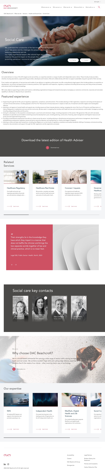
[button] (99, 7)
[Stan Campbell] (65, 298)
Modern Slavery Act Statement (89, 459)
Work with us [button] (89, 7)
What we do (18, 14)
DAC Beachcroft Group (73, 462)
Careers (69, 458)
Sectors (25, 14)
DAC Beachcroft (8, 14)
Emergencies (70, 465)
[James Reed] (84, 298)
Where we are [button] (45, 7)
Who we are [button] (56, 7)
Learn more (16, 206)
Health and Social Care (35, 14)
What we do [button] (66, 7)
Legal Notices (88, 455)
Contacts (86, 60)
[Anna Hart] (26, 298)
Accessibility (70, 455)
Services (74, 60)
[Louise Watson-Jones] (45, 298)
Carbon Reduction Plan (90, 467)
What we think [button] (78, 7)
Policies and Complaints (90, 464)
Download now (55, 148)
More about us (21, 369)
